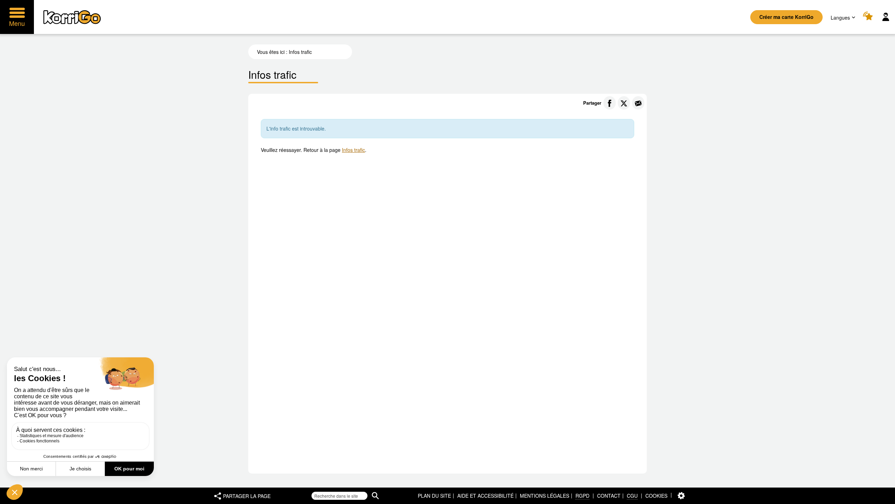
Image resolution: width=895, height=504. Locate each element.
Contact (609, 495)
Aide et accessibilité (485, 495)
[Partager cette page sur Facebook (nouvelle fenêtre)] (609, 103)
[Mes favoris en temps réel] (868, 17)
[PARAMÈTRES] (681, 496)
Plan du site (434, 495)
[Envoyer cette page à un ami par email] (638, 103)
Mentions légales (544, 495)
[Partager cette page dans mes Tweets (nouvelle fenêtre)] (624, 103)
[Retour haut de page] (882, 498)
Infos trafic (353, 149)
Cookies (656, 495)
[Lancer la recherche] (375, 496)
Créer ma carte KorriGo (786, 16)
